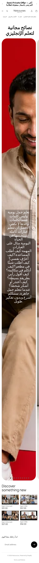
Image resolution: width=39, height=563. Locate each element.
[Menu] (2, 11)
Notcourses (15, 555)
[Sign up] (34, 544)
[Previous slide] (2, 3)
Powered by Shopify (26, 555)
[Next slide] (36, 3)
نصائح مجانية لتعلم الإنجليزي (30, 16)
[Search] (7, 11)
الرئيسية (5, 16)
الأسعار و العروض (12, 16)
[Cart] (36, 11)
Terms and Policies (19, 560)
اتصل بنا (20, 16)
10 (29, 478)
